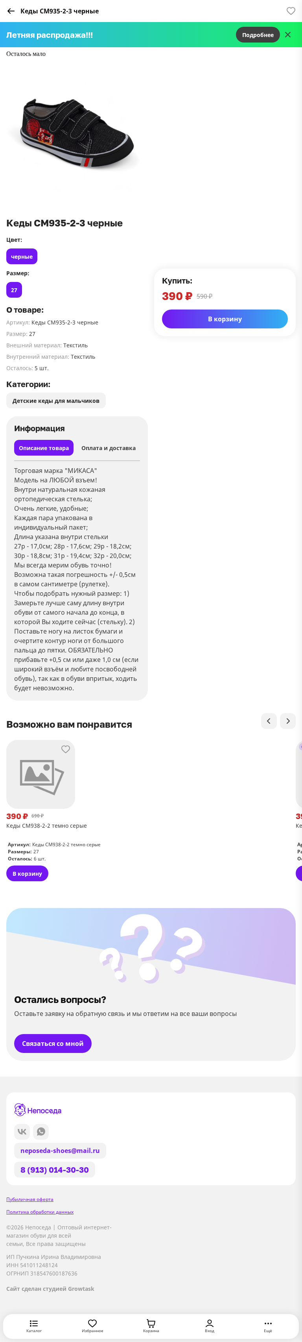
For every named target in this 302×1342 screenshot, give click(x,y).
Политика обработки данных (40, 1212)
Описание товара (44, 448)
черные (22, 256)
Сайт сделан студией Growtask (50, 1288)
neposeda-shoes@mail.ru (60, 1150)
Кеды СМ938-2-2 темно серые (46, 825)
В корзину (225, 319)
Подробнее (258, 35)
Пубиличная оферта (29, 1199)
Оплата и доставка (108, 448)
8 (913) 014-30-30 (54, 1169)
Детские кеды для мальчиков (56, 400)
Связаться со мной (53, 1043)
